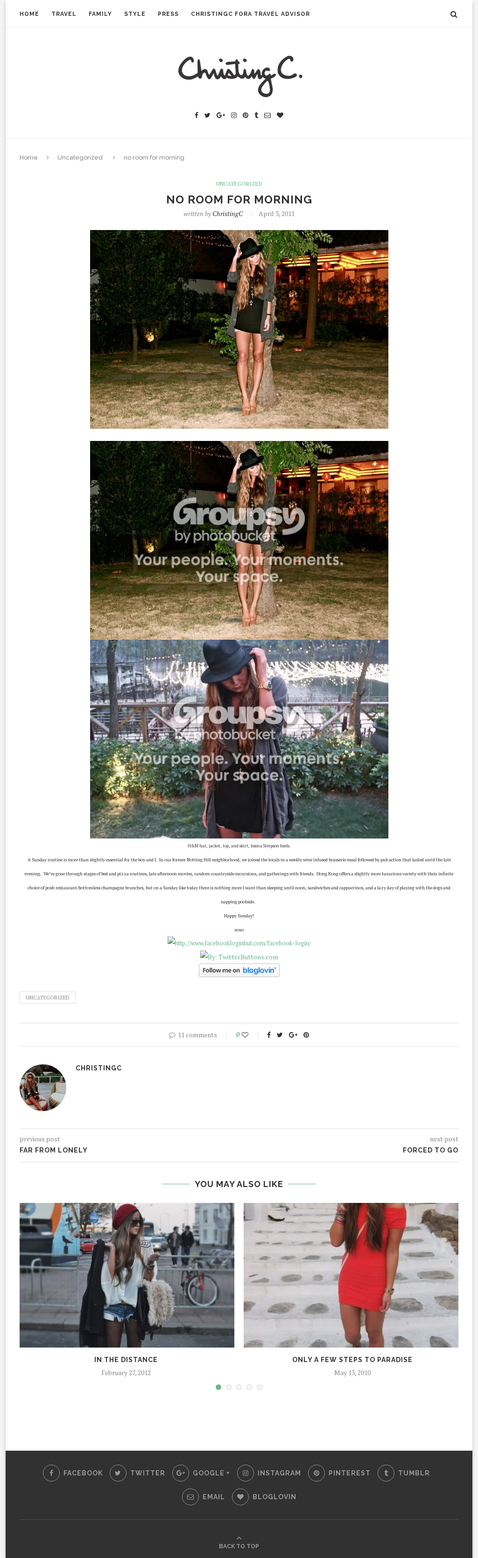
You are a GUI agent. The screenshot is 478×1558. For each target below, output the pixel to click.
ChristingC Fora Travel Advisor (250, 14)
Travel (64, 14)
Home (29, 14)
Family (100, 14)
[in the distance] (125, 1275)
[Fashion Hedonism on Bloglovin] (239, 969)
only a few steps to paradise (352, 1359)
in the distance (126, 1359)
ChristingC (227, 213)
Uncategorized (80, 157)
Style (135, 14)
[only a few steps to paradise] (352, 1275)
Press (168, 14)
